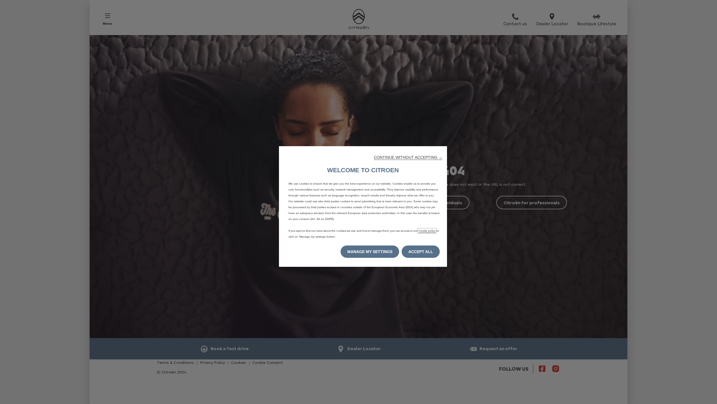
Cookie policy (427, 230)
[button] (408, 157)
